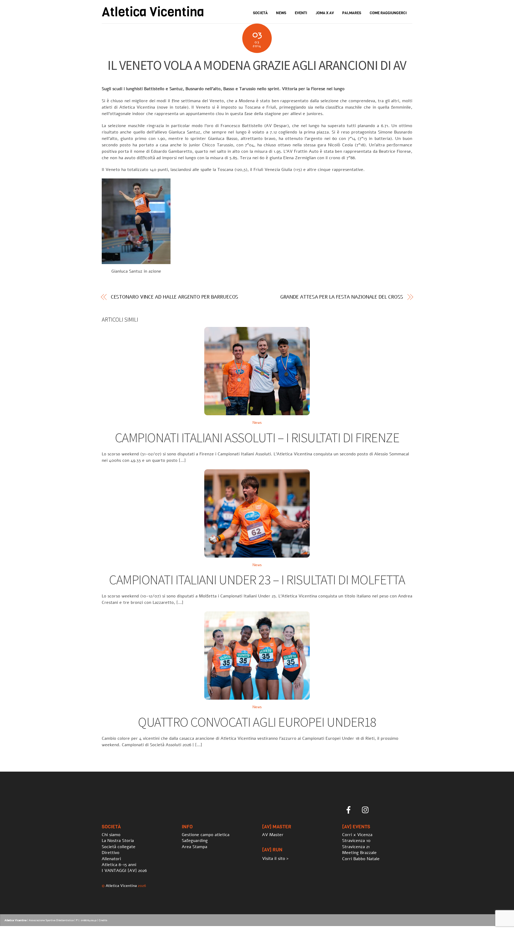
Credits (103, 920)
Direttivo (110, 853)
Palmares (351, 13)
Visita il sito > (275, 859)
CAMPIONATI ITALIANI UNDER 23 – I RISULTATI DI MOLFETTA (257, 579)
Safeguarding (195, 841)
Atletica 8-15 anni (119, 865)
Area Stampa (194, 847)
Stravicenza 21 (356, 847)
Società (260, 13)
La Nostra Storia (118, 841)
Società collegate (118, 847)
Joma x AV (325, 13)
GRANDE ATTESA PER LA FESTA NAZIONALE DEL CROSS (341, 297)
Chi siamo (111, 835)
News (281, 13)
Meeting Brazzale (359, 853)
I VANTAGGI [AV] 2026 (124, 871)
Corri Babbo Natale (361, 859)
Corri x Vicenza (357, 835)
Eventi (301, 13)
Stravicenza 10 (356, 841)
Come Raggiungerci (388, 13)
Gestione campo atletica (205, 835)
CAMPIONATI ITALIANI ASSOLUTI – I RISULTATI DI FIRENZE (257, 437)
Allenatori (111, 859)
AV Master (273, 835)
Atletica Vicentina (121, 885)
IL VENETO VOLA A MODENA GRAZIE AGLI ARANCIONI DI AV (257, 65)
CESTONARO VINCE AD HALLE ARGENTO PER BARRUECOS (175, 297)
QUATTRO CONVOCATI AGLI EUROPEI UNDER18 (257, 722)
